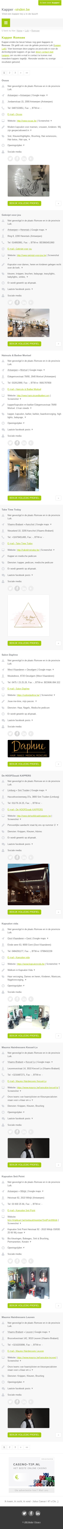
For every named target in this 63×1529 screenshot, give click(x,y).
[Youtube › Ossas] (31, 158)
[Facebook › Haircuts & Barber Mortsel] (17, 443)
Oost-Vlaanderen (16, 938)
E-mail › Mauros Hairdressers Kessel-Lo (27, 1081)
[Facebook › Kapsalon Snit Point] (17, 1261)
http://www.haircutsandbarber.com (33, 395)
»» (27, 73)
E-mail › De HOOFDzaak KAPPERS (25, 809)
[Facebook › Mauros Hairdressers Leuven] (17, 1402)
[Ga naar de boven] (58, 203)
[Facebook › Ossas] (17, 158)
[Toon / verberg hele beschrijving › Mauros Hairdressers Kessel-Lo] (34, 1098)
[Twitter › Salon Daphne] (10, 733)
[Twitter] (24, 1513)
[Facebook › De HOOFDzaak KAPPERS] (17, 857)
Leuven (29, 1332)
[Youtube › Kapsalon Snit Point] (31, 1261)
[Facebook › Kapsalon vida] (17, 999)
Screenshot (45, 121)
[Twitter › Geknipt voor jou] (10, 302)
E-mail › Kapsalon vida (19, 957)
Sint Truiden (24, 790)
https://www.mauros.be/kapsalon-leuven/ (36, 1357)
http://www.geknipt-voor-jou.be (31, 255)
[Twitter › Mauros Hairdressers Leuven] (10, 1402)
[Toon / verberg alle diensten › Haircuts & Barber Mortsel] (34, 415)
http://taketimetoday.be (28, 550)
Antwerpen (13, 95)
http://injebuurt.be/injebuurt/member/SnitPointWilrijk (32, 1220)
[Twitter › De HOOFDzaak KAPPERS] (10, 857)
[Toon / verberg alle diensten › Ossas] (34, 137)
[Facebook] (31, 1513)
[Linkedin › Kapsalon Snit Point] (24, 1261)
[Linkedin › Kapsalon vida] (24, 999)
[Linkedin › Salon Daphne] (24, 733)
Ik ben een (50, 3)
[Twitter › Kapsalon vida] (10, 999)
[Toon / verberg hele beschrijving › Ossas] (34, 128)
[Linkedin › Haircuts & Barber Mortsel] (24, 443)
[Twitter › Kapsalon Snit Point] (10, 1261)
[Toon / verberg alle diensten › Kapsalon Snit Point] (34, 1240)
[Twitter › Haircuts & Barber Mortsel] (10, 443)
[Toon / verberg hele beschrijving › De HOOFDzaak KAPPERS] (34, 825)
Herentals (25, 230)
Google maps (40, 95)
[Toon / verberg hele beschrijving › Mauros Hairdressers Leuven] (34, 1368)
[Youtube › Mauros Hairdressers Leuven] (31, 1402)
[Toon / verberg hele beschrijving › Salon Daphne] (34, 701)
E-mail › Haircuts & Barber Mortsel (24, 389)
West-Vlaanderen (16, 669)
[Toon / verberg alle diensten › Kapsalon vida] (34, 978)
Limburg (11, 790)
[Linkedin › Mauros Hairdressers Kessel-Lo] (24, 1132)
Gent (28, 938)
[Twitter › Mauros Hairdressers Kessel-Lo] (10, 1132)
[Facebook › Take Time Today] (17, 588)
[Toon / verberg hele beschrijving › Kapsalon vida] (34, 970)
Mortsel (24, 370)
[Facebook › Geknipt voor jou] (17, 302)
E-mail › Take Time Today (20, 543)
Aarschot (30, 524)
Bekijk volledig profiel (24, 203)
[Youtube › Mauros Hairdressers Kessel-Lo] (31, 1132)
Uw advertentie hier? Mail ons (31, 1490)
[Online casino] (31, 1458)
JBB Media (28, 1522)
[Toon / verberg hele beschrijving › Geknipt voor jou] (34, 266)
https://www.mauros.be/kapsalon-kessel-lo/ (37, 1087)
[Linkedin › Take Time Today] (24, 588)
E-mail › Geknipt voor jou (20, 249)
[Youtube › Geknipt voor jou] (31, 302)
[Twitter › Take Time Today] (10, 588)
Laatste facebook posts (20, 289)
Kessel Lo (30, 1062)
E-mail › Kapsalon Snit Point (21, 1210)
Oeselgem (32, 669)
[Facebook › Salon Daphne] (17, 733)
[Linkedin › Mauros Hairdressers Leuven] (24, 1402)
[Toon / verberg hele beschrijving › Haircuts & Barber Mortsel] (34, 406)
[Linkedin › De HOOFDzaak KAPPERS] (24, 857)
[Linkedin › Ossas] (24, 158)
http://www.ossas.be (26, 121)
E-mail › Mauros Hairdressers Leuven (26, 1351)
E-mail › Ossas (15, 114)
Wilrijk (23, 1191)
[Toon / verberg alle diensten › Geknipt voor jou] (34, 275)
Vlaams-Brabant (15, 524)
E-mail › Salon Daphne (18, 688)
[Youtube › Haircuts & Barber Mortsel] (31, 443)
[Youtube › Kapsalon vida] (31, 999)
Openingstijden (16, 145)
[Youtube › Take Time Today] (31, 588)
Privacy (37, 1522)
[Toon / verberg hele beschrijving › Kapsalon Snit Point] (34, 1231)
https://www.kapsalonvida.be (31, 964)
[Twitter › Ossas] (10, 158)
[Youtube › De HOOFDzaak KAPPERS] (31, 857)
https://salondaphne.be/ (28, 695)
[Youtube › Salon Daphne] (31, 733)
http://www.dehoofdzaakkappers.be (34, 816)
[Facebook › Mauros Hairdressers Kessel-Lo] (17, 1132)
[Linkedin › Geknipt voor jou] (24, 302)
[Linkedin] (37, 1513)
